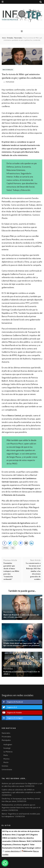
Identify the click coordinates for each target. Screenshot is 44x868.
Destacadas (8, 640)
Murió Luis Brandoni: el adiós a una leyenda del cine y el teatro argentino (21, 616)
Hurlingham (7, 744)
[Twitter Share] (10, 543)
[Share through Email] (26, 543)
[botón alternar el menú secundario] (2, 2)
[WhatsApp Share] (15, 543)
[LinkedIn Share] (31, 543)
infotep (5, 548)
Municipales (6, 740)
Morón (5, 762)
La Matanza (7, 752)
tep (13, 548)
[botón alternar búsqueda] (41, 2)
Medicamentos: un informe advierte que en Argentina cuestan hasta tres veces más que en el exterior (21, 807)
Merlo (5, 755)
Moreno (6, 759)
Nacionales (8, 69)
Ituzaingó (6, 748)
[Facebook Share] (4, 543)
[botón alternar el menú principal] (22, 31)
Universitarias (7, 769)
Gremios (5, 766)
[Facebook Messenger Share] (21, 543)
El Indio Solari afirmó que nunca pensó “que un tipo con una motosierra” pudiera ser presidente (21, 644)
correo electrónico (12, 851)
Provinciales (6, 737)
